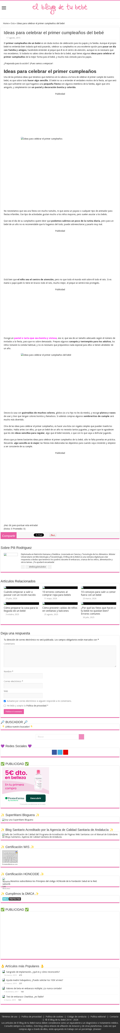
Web (6, 691)
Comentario (9, 644)
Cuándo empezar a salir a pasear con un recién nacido (20, 593)
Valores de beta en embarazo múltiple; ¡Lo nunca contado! (34, 988)
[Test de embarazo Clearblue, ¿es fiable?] (3, 996)
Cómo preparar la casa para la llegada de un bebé (21, 609)
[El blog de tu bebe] (60, 8)
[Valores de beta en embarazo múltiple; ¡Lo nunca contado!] (3, 988)
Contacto (114, 1016)
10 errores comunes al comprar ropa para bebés (56, 593)
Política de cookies (54, 1016)
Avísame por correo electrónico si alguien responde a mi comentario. (39, 701)
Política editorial (98, 1016)
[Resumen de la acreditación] (60, 835)
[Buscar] (81, 736)
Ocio (13, 23)
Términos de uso (9, 1016)
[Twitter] (60, 752)
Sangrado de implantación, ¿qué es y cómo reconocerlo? (33, 972)
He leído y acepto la (27, 705)
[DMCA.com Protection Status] (11, 899)
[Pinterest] (65, 752)
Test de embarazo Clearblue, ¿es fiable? (25, 996)
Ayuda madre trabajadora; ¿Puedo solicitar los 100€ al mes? (34, 980)
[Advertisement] (60, 115)
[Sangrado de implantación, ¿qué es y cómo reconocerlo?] (3, 971)
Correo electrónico (13, 681)
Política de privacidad (36, 705)
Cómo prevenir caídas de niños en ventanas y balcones (59, 609)
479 (20, 975)
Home (5, 23)
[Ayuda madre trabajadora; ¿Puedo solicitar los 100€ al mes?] (3, 980)
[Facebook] (54, 752)
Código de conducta (76, 1016)
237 (20, 983)
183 (22, 992)
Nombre (8, 671)
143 (19, 1000)
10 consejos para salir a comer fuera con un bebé (98, 593)
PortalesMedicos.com (10, 864)
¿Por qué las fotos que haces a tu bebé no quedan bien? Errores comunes (98, 610)
